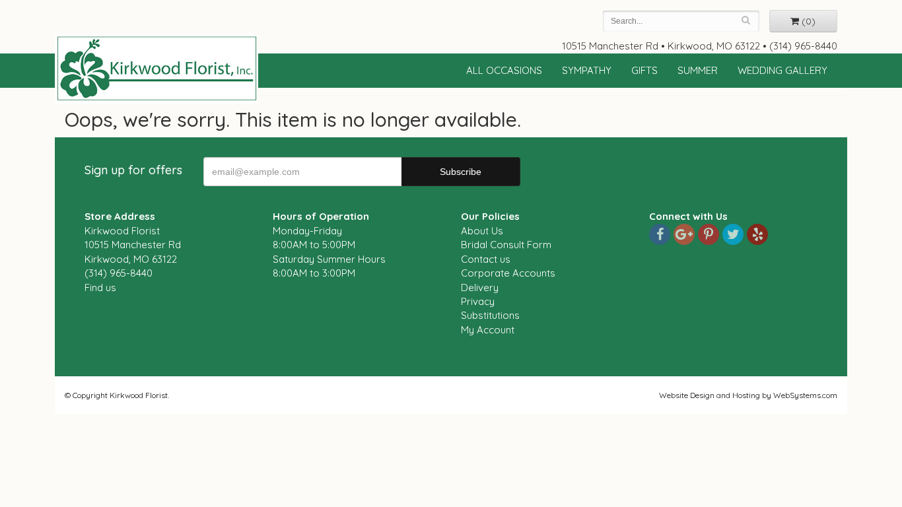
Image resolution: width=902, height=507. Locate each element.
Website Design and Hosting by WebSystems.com (748, 395)
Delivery (480, 287)
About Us (482, 230)
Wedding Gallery (782, 70)
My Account (487, 329)
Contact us (485, 259)
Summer (697, 70)
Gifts (644, 70)
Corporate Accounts (508, 273)
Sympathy (586, 70)
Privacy (478, 301)
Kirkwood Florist (156, 68)
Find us (100, 287)
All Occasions (504, 70)
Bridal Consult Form (506, 244)
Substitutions (490, 315)
